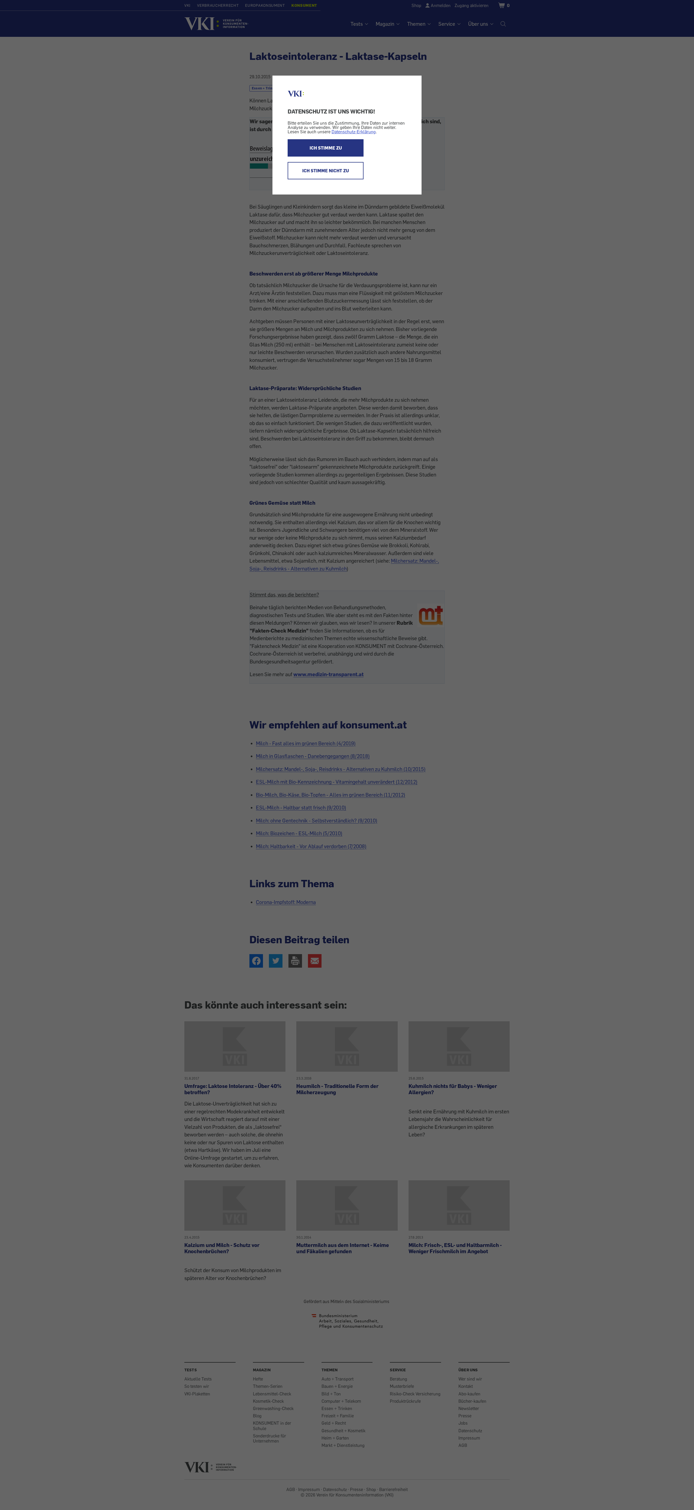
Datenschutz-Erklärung (354, 131)
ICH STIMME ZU (326, 148)
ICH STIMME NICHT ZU (325, 170)
